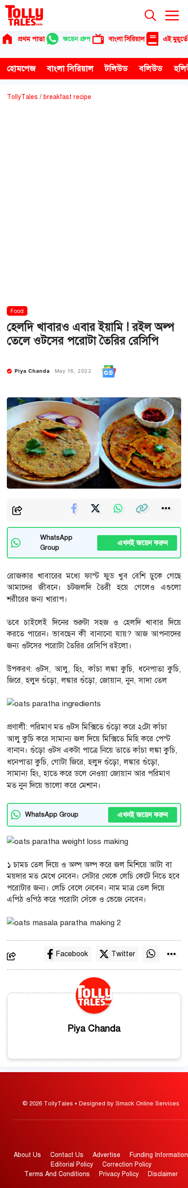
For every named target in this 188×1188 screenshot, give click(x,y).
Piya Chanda (32, 371)
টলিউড (116, 68)
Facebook (72, 954)
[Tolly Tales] (24, 15)
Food (17, 311)
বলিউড (150, 68)
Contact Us (67, 1155)
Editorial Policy (72, 1164)
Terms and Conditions (57, 1174)
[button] (150, 15)
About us (27, 1155)
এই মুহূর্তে (175, 39)
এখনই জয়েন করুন (137, 542)
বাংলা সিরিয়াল (127, 39)
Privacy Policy (119, 1174)
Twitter (123, 954)
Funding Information (159, 1155)
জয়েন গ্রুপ (76, 39)
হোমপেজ (21, 68)
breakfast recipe (67, 97)
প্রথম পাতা (31, 39)
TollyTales (22, 97)
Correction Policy (126, 1164)
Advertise (106, 1155)
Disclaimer (163, 1174)
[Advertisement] (94, 205)
